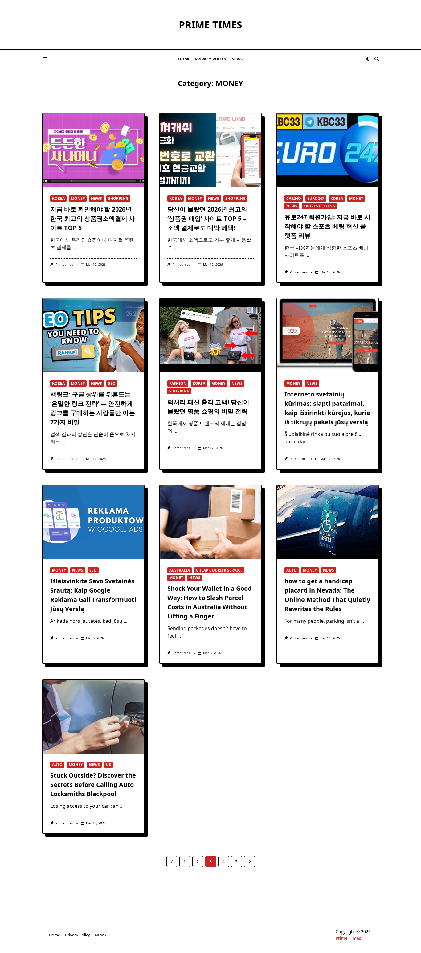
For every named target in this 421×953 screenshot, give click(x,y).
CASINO (293, 198)
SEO (112, 383)
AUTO (291, 570)
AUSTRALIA (179, 570)
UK (108, 764)
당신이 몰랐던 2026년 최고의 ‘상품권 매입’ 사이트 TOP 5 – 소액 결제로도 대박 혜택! (207, 218)
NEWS (237, 59)
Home (184, 59)
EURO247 (315, 198)
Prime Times (210, 24)
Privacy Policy (211, 59)
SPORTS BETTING (319, 206)
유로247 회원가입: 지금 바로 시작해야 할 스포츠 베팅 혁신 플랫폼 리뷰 (327, 226)
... (74, 247)
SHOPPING (118, 198)
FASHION (177, 383)
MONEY (78, 198)
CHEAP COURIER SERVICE (219, 570)
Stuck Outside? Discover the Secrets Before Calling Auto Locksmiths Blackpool (93, 784)
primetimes (64, 264)
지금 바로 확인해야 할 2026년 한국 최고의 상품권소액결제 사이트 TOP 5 (92, 218)
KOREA (58, 198)
